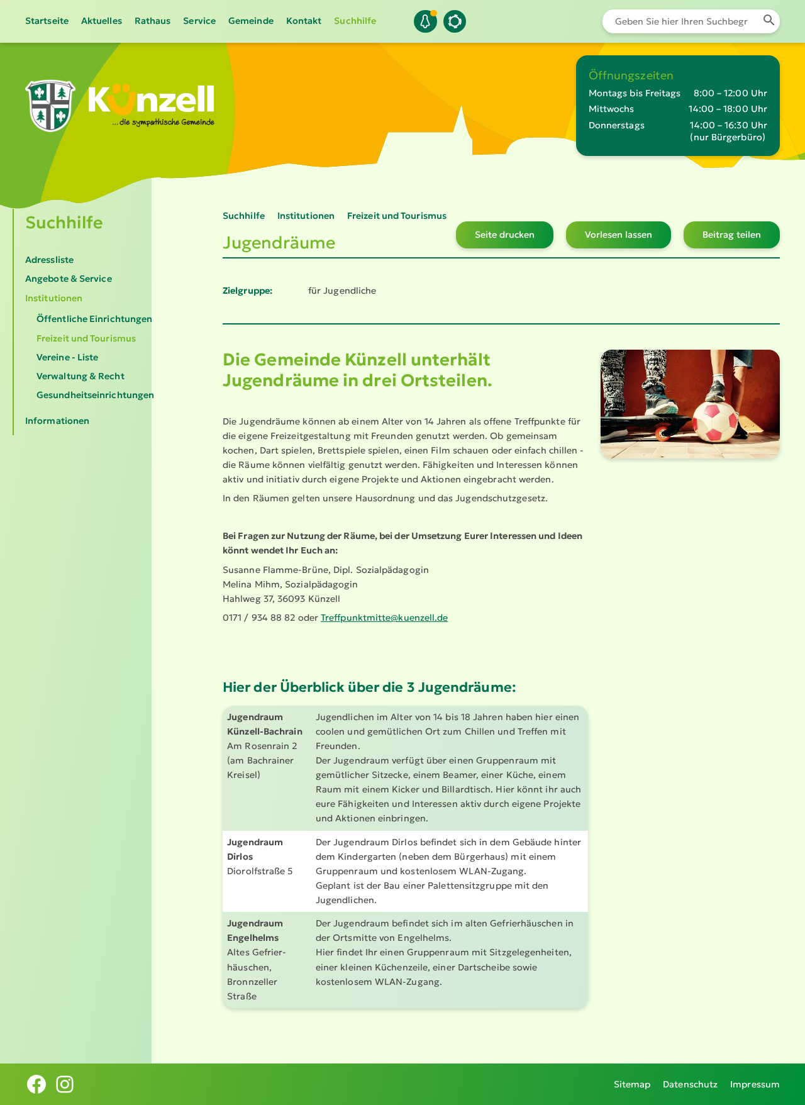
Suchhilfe (355, 20)
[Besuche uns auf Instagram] (64, 1084)
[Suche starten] (769, 21)
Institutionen (53, 298)
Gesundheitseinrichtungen (95, 395)
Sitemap (632, 1084)
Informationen (57, 420)
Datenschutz (690, 1084)
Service (199, 20)
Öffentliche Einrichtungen (94, 319)
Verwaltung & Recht (80, 376)
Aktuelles (101, 20)
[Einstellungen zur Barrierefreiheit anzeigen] (454, 21)
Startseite (47, 20)
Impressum (755, 1084)
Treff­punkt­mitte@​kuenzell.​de (384, 617)
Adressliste (49, 259)
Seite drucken (505, 234)
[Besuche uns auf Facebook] (36, 1084)
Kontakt (304, 20)
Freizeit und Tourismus (86, 338)
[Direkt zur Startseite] (50, 126)
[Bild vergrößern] (690, 404)
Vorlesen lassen (618, 234)
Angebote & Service (68, 278)
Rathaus (153, 20)
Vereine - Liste (67, 357)
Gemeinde (251, 20)
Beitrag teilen (731, 234)
